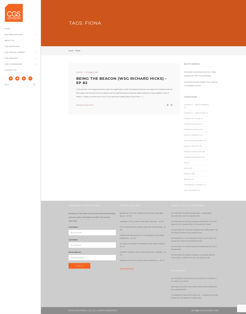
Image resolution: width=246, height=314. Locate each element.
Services (187, 179)
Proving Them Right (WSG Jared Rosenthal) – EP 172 (142, 260)
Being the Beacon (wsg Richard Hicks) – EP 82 (121, 80)
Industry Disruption (193, 152)
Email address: (75, 252)
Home (71, 51)
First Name (73, 227)
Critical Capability (192, 135)
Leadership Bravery (193, 157)
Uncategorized (190, 190)
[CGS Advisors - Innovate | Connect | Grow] (14, 13)
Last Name (73, 240)
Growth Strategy (191, 146)
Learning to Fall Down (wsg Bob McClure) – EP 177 (142, 221)
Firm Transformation (193, 141)
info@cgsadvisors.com (204, 310)
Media (186, 168)
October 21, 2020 (92, 72)
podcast (79, 72)
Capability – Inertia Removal (196, 105)
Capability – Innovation (194, 113)
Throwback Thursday (193, 185)
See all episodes (127, 269)
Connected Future (192, 118)
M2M (185, 163)
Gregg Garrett (88, 105)
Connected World (191, 129)
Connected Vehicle (192, 124)
